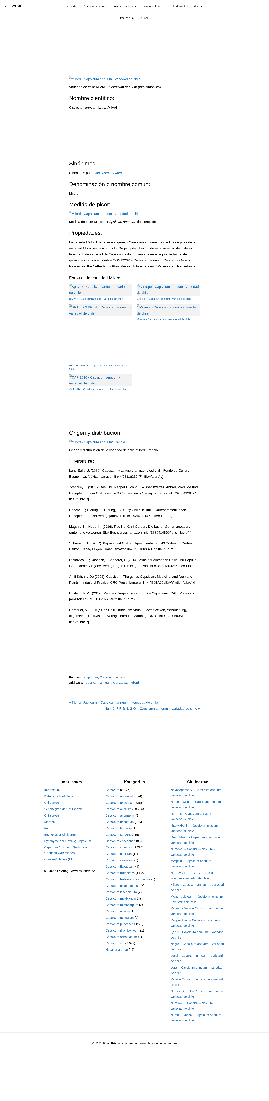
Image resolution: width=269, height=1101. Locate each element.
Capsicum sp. (115, 943)
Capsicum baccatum (120, 822)
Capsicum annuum (113, 677)
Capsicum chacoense (120, 841)
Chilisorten (13, 5)
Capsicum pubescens (120, 924)
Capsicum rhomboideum (122, 930)
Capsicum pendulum (120, 917)
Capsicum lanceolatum (121, 892)
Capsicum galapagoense (122, 885)
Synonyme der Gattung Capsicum (67, 841)
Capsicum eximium (119, 860)
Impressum (52, 790)
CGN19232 (121, 682)
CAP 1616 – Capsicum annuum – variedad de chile (97, 389)
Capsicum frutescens (120, 873)
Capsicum (91, 677)
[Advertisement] (134, 53)
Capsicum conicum (119, 854)
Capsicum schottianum (121, 937)
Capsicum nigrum (118, 911)
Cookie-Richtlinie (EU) (59, 859)
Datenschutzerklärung (59, 796)
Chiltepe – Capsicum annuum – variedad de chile (164, 299)
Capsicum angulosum (120, 802)
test (46, 828)
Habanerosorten (117, 949)
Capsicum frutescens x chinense (128, 879)
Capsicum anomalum (120, 815)
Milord (134, 682)
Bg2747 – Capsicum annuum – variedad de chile (96, 299)
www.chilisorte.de (151, 1043)
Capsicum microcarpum (122, 905)
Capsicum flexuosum (120, 866)
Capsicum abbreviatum (121, 796)
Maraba (49, 822)
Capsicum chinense (119, 847)
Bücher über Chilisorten (60, 834)
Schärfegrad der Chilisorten (63, 809)
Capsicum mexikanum (121, 898)
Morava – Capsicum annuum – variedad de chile (163, 319)
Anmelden (170, 1043)
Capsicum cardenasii (120, 834)
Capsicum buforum (119, 828)
